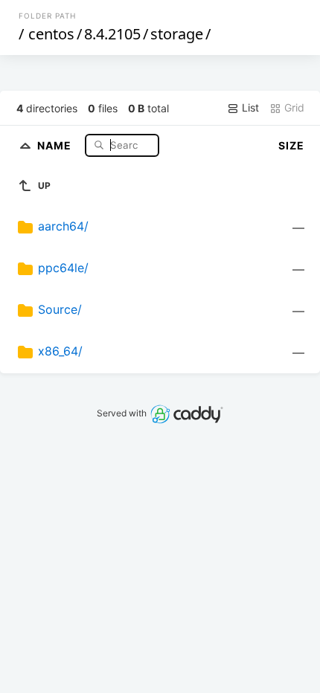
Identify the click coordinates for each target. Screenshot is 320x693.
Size (291, 145)
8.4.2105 (112, 34)
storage (176, 34)
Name (55, 144)
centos (51, 34)
